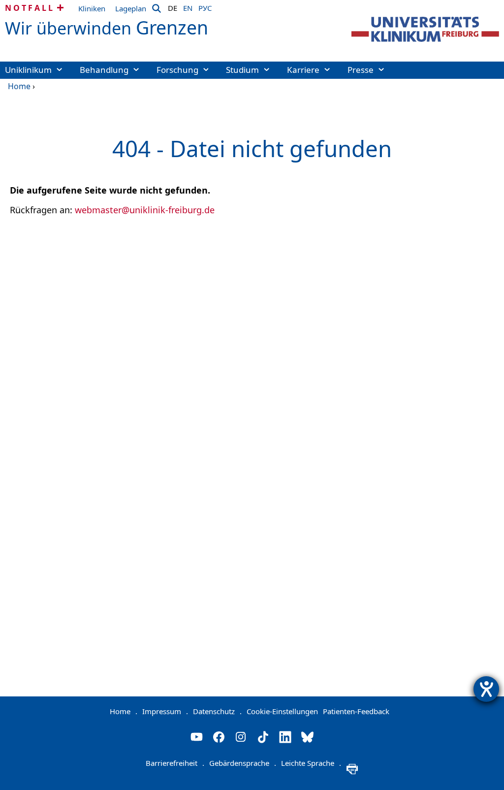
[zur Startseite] (425, 29)
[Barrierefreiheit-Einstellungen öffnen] (486, 689)
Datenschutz (217, 711)
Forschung (177, 69)
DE (172, 6)
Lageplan (130, 8)
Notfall (30, 7)
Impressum (165, 711)
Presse (360, 69)
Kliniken (91, 8)
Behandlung (104, 69)
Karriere (303, 69)
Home (19, 86)
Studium (242, 69)
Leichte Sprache (311, 763)
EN (187, 6)
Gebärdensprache (242, 763)
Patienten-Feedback (356, 711)
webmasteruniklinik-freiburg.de (145, 210)
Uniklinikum (28, 69)
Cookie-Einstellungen (282, 711)
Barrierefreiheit (175, 763)
